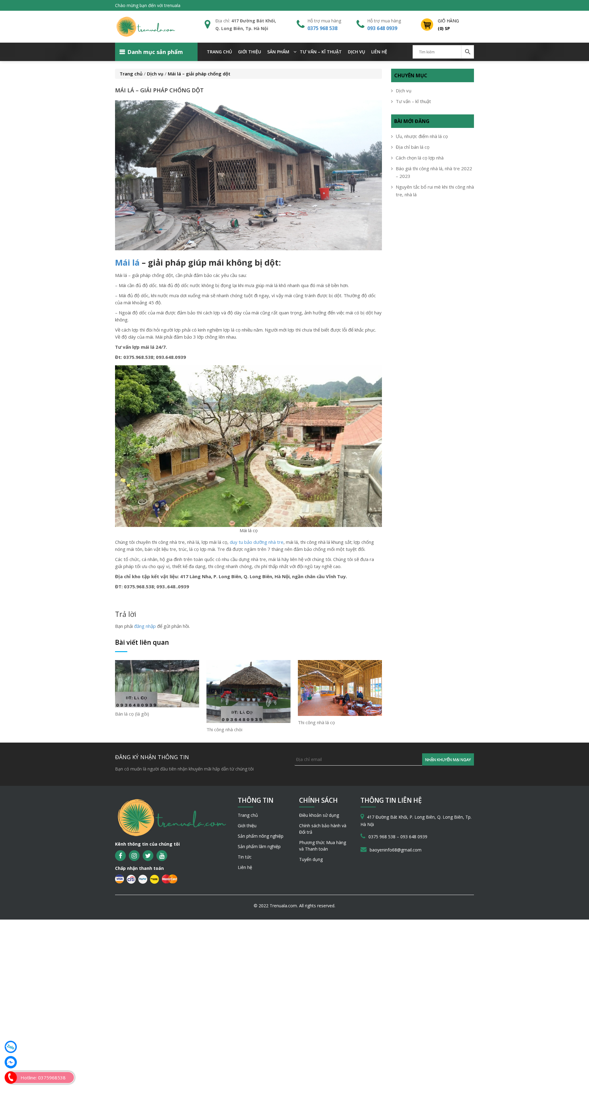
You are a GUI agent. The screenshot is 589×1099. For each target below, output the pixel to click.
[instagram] (134, 855)
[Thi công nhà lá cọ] (340, 687)
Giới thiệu (249, 52)
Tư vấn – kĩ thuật (321, 52)
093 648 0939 (382, 28)
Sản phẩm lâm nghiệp (259, 846)
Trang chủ (219, 52)
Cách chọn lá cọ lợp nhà (420, 158)
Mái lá (127, 262)
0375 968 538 (322, 28)
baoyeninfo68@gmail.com (396, 850)
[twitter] (148, 855)
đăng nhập (145, 626)
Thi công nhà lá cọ (316, 722)
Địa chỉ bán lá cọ (412, 147)
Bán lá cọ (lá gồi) (132, 714)
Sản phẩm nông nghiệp (260, 836)
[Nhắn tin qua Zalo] (11, 1047)
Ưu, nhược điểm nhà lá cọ (422, 136)
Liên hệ (379, 52)
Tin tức (245, 857)
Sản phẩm (278, 52)
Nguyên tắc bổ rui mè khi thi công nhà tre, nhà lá (435, 191)
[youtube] (161, 855)
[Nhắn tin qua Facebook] (11, 1062)
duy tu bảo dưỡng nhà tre (256, 542)
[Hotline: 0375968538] (11, 1077)
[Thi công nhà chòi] (248, 691)
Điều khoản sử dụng (319, 815)
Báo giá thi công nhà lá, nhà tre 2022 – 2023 (434, 172)
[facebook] (120, 855)
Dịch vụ (356, 52)
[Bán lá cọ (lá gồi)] (157, 683)
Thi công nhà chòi (224, 729)
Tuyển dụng (311, 859)
